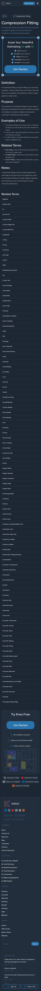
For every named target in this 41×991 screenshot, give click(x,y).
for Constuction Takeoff (9, 861)
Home (3, 830)
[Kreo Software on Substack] (23, 810)
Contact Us (5, 833)
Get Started (21, 69)
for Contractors (6, 874)
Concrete (4, 895)
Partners (4, 847)
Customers (5, 843)
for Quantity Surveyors (9, 867)
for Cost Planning (7, 864)
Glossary (4, 935)
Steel (3, 912)
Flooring (4, 891)
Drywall (4, 905)
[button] (37, 3)
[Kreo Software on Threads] (19, 810)
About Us (4, 837)
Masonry (4, 915)
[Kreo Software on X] (9, 810)
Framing (4, 901)
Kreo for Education (8, 850)
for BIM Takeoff (6, 881)
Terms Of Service (20, 815)
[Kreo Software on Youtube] (12, 810)
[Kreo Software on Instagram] (16, 810)
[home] (5, 3)
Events (3, 925)
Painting (4, 908)
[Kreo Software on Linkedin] (5, 810)
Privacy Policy (8, 815)
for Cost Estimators (8, 871)
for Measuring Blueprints (10, 878)
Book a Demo (29, 3)
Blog (3, 840)
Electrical (4, 898)
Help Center (5, 929)
